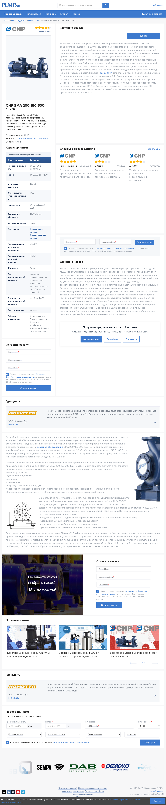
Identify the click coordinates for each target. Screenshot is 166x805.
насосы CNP (105, 72)
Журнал (64, 13)
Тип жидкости (144, 722)
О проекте (67, 791)
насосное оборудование (50, 447)
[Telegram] (23, 793)
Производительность (16, 722)
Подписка (50, 13)
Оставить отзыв (43, 31)
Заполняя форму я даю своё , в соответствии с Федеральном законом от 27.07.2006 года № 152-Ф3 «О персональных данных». (121, 595)
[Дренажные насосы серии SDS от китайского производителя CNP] (83, 637)
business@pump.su (155, 791)
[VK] (9, 793)
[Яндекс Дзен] (4, 793)
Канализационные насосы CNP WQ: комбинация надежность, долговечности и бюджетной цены (28, 654)
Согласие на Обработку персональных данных (114, 248)
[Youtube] (18, 793)
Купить (143, 36)
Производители (13, 13)
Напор (48, 722)
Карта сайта (78, 791)
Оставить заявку (109, 605)
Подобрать (112, 339)
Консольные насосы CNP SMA (31, 138)
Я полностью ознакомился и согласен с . (49, 742)
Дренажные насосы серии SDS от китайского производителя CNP (79, 654)
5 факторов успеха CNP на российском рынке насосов (133, 654)
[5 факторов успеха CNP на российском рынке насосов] (134, 637)
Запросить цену (91, 339)
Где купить (131, 339)
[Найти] (105, 5)
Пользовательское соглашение (92, 788)
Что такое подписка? (67, 788)
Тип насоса (90, 722)
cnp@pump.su (158, 5)
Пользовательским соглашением (71, 742)
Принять (157, 801)
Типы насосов (33, 13)
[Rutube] (13, 793)
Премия (76, 13)
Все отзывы (153, 148)
